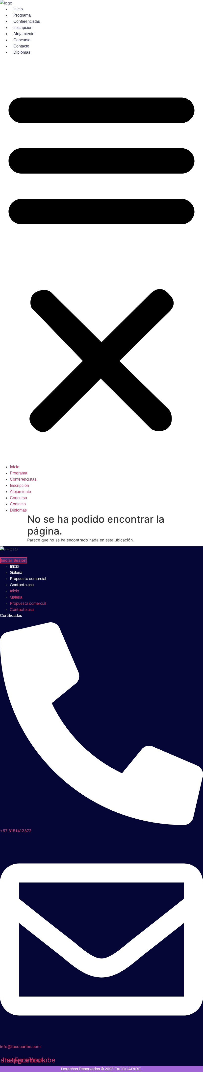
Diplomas (21, 52)
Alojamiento (23, 34)
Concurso (21, 40)
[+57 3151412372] (101, 823)
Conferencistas (26, 21)
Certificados (11, 615)
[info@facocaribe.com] (101, 1039)
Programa (22, 15)
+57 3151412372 (15, 830)
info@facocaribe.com (20, 1046)
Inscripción (22, 27)
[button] (101, 259)
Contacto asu (22, 585)
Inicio (18, 9)
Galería (16, 572)
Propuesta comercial (28, 579)
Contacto (21, 46)
